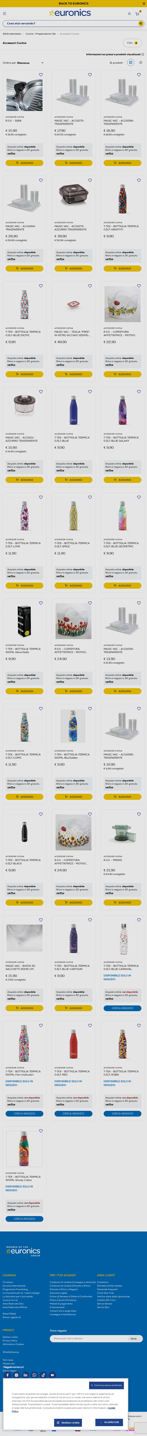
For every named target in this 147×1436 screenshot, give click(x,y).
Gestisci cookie (70, 1422)
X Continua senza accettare (106, 1385)
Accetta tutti (111, 1422)
